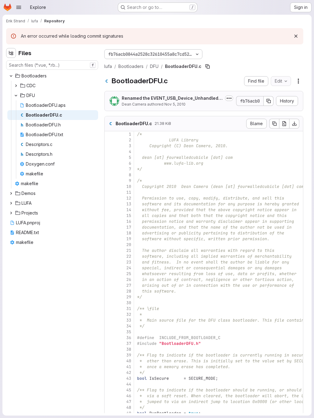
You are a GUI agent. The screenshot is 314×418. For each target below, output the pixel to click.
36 (128, 337)
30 (128, 302)
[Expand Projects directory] (11, 213)
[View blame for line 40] (110, 361)
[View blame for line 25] (110, 274)
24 (128, 268)
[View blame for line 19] (110, 239)
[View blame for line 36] (110, 338)
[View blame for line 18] (110, 233)
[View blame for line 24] (110, 268)
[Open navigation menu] (19, 7)
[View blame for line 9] (110, 181)
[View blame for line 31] (110, 309)
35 (128, 331)
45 (128, 390)
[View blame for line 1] (110, 134)
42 (128, 372)
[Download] (294, 124)
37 (128, 343)
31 (128, 308)
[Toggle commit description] (229, 98)
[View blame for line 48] (110, 407)
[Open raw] (284, 124)
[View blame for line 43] (110, 378)
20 (128, 244)
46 (128, 395)
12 (128, 198)
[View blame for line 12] (110, 198)
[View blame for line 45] (110, 390)
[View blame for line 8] (110, 175)
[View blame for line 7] (110, 169)
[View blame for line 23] (110, 262)
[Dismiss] (296, 36)
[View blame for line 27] (110, 285)
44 (128, 384)
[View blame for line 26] (110, 279)
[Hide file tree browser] (11, 53)
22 (128, 256)
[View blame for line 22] (110, 256)
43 (128, 378)
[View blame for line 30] (110, 303)
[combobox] (52, 65)
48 (128, 407)
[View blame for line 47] (110, 402)
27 (128, 285)
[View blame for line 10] (110, 186)
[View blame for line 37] (110, 343)
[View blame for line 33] (110, 320)
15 (128, 215)
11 (128, 192)
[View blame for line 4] (110, 152)
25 (128, 273)
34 (128, 326)
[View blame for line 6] (110, 163)
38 (128, 349)
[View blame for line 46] (110, 396)
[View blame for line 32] (110, 314)
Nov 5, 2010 (175, 104)
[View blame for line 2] (110, 140)
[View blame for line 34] (110, 326)
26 (128, 279)
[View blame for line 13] (110, 204)
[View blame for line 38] (110, 349)
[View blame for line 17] (110, 227)
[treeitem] (52, 76)
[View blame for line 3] (110, 146)
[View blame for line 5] (110, 157)
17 (128, 227)
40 (128, 361)
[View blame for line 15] (110, 215)
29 (128, 297)
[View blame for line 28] (110, 291)
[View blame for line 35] (110, 332)
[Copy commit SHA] (269, 101)
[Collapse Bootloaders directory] (11, 76)
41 (128, 366)
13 (128, 204)
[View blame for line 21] (110, 250)
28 (128, 291)
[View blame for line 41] (110, 367)
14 (128, 209)
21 (128, 250)
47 (128, 401)
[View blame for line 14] (110, 210)
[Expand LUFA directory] (11, 203)
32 (128, 314)
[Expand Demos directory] (11, 193)
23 (128, 262)
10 (128, 186)
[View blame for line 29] (110, 297)
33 (128, 320)
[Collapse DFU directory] (16, 95)
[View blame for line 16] (110, 221)
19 (128, 238)
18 (128, 233)
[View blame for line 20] (110, 245)
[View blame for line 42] (110, 372)
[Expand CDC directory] (16, 85)
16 (128, 221)
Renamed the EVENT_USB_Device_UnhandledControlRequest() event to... (172, 98)
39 (128, 355)
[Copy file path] (208, 66)
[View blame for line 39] (110, 355)
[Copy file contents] (274, 124)
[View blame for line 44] (110, 384)
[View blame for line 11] (110, 192)
